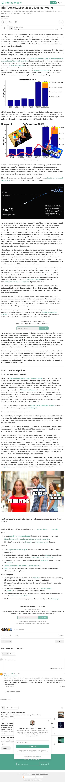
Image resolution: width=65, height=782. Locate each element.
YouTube (55, 529)
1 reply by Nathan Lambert (13, 691)
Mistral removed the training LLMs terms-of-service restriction (27, 539)
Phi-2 (6, 569)
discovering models (34, 279)
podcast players (42, 529)
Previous (8, 641)
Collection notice (44, 774)
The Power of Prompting (16, 66)
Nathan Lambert (5, 16)
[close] (48, 720)
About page (55, 599)
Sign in (60, 3)
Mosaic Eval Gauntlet (28, 390)
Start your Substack (29, 777)
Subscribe (53, 2)
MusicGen (36, 578)
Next (58, 641)
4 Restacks (21, 629)
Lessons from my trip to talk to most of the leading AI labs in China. (21, 715)
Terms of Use (40, 750)
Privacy (33, 774)
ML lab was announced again (19, 536)
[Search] (62, 707)
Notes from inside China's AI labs (13, 712)
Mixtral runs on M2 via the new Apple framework (22, 566)
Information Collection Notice (32, 752)
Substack (26, 780)
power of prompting (41, 70)
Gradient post (32, 408)
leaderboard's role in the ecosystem (16, 282)
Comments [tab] (5, 654)
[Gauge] (61, 28)
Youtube (9, 591)
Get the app (39, 777)
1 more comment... (5, 699)
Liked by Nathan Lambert (11, 675)
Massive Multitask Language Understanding (25, 378)
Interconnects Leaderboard (20, 596)
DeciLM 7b (44, 560)
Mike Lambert (8, 674)
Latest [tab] (7, 708)
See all (5, 748)
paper (5, 467)
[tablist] (8, 654)
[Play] (11, 28)
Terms (37, 774)
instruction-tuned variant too (42, 557)
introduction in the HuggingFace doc (42, 405)
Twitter (9, 563)
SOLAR (47, 555)
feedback (28, 542)
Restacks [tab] (12, 654)
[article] (32, 716)
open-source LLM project (18, 550)
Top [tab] (3, 708)
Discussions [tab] (14, 708)
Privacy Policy (45, 752)
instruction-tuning (41, 542)
